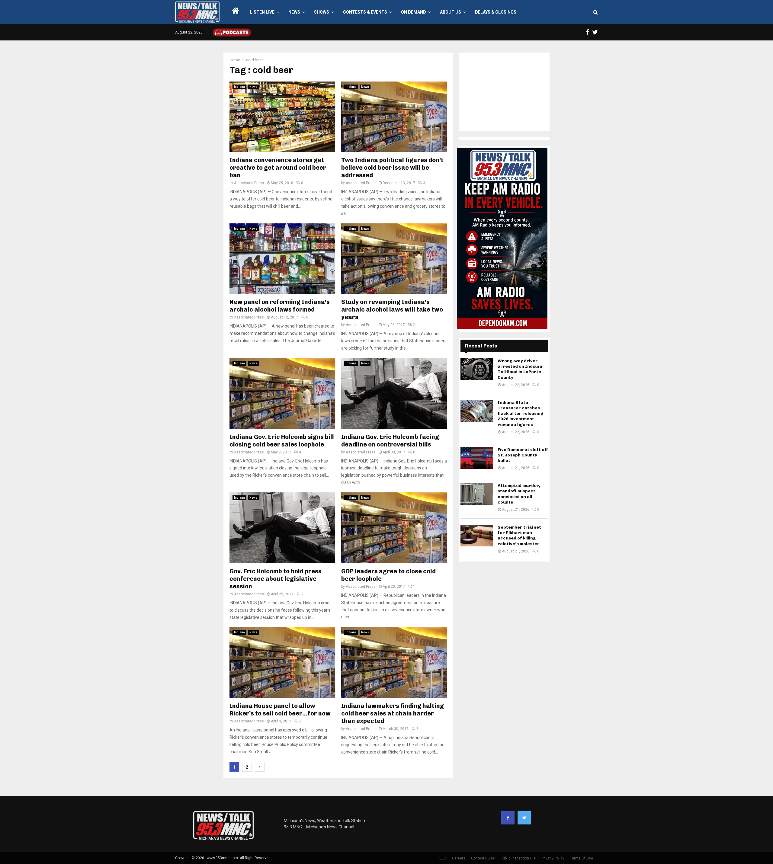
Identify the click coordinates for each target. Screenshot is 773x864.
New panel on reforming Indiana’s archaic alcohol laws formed (279, 305)
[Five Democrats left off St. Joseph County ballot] (476, 458)
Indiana (239, 86)
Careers (458, 858)
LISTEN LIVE (262, 12)
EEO (442, 858)
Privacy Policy (552, 858)
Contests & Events (365, 12)
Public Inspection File (518, 858)
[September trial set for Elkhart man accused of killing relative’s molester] (476, 535)
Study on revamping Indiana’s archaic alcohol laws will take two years (392, 309)
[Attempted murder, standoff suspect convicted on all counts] (476, 494)
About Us (450, 12)
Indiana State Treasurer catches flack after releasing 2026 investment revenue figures (520, 413)
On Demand (413, 12)
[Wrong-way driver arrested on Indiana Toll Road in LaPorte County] (476, 369)
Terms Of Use (581, 858)
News (294, 12)
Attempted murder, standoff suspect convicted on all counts (519, 494)
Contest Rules (483, 858)
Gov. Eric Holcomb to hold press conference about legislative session (275, 579)
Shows (321, 12)
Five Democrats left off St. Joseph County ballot (523, 455)
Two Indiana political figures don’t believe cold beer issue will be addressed (392, 167)
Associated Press (249, 183)
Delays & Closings (495, 12)
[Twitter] (524, 817)
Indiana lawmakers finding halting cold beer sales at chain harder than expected (392, 713)
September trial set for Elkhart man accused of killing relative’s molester (519, 535)
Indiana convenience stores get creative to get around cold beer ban (277, 167)
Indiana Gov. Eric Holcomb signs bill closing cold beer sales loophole (281, 440)
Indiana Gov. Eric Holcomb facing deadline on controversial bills (390, 440)
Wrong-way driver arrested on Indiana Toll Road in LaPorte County (520, 369)
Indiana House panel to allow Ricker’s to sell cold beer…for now (280, 709)
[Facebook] (508, 817)
